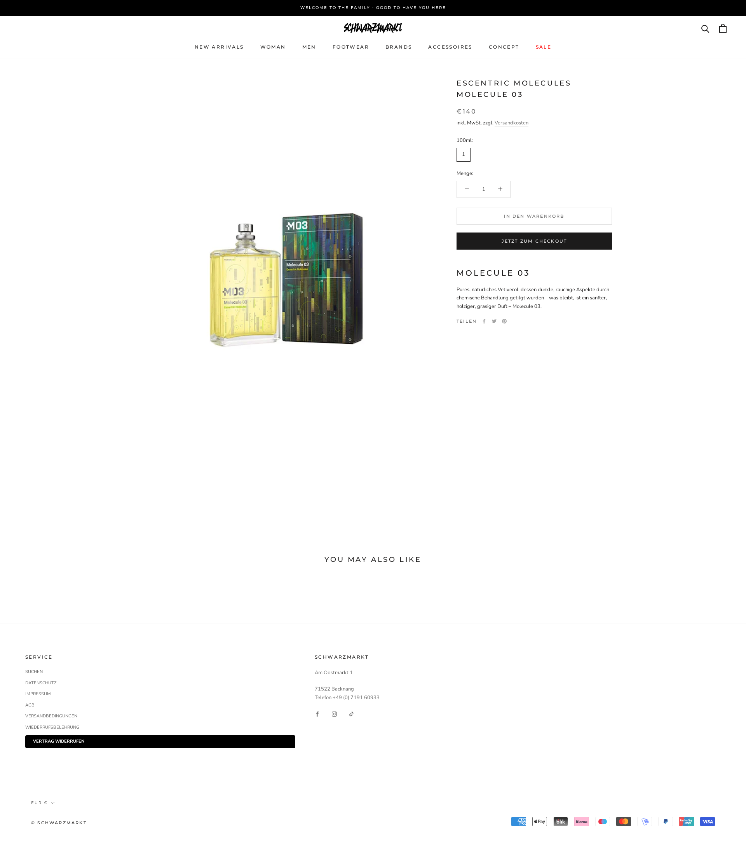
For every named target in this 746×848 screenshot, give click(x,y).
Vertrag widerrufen (58, 741)
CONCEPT (504, 46)
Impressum (38, 694)
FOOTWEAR (351, 46)
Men (309, 46)
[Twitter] (494, 321)
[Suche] (705, 28)
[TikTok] (351, 714)
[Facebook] (484, 321)
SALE (544, 46)
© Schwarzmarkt (59, 822)
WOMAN (273, 46)
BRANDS (398, 46)
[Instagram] (334, 714)
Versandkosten (511, 122)
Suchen (34, 672)
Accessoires (450, 46)
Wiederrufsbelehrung (52, 727)
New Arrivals (219, 46)
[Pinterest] (504, 321)
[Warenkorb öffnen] (723, 28)
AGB (30, 705)
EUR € (39, 802)
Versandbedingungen (51, 716)
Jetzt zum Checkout (534, 240)
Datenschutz (41, 683)
